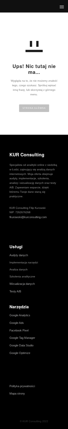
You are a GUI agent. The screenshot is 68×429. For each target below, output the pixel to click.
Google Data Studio (21, 345)
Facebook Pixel (19, 330)
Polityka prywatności (22, 386)
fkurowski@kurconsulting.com (28, 217)
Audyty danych (18, 255)
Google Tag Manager (22, 337)
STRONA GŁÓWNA (34, 108)
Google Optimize (19, 353)
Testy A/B (15, 291)
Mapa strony (17, 393)
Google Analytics (19, 315)
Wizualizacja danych (22, 283)
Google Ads (16, 322)
